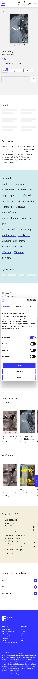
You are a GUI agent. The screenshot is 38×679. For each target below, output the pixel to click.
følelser (5, 201)
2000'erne (19, 252)
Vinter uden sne (9, 398)
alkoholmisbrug (24, 189)
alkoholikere (19, 184)
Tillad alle (19, 365)
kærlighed (26, 195)
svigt (4, 195)
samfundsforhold (10, 218)
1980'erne (17, 246)
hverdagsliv (24, 235)
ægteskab (13, 195)
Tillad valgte (19, 371)
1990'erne (6, 252)
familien (6, 184)
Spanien (6, 246)
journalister (28, 201)
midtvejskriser (9, 212)
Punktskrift (28, 71)
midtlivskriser (9, 235)
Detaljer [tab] (19, 306)
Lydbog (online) (15, 71)
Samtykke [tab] (6, 306)
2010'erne (6, 257)
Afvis (19, 377)
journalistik (7, 206)
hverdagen (26, 218)
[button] (19, 580)
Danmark (6, 240)
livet (4, 223)
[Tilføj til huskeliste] (33, 79)
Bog (4, 70)
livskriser (20, 206)
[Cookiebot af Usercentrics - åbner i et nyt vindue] (27, 300)
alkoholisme (8, 189)
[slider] (19, 30)
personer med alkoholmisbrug (16, 229)
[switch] (33, 344)
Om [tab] (31, 306)
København (19, 240)
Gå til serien (5, 402)
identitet (16, 201)
